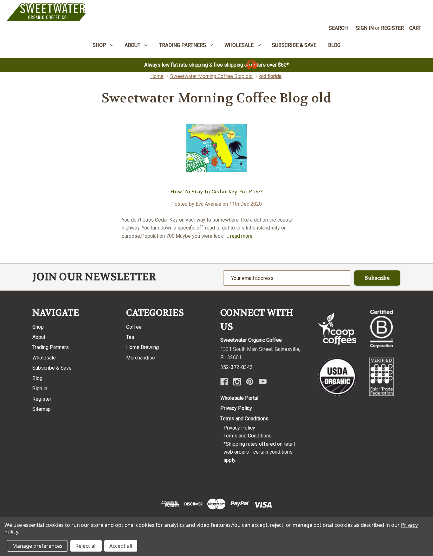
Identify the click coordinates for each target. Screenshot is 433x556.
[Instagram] (237, 381)
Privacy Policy (236, 408)
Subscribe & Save (52, 368)
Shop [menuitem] (99, 45)
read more (241, 236)
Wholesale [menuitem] (239, 45)
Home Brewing (142, 347)
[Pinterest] (250, 381)
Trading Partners (50, 347)
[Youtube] (263, 381)
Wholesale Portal (239, 398)
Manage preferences (37, 545)
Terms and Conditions (244, 419)
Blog (37, 378)
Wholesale (44, 358)
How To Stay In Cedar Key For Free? (216, 191)
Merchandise (140, 358)
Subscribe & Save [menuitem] (294, 45)
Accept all (120, 545)
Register (392, 28)
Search (338, 28)
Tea (130, 337)
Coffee (134, 327)
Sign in (365, 28)
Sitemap (41, 409)
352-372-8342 (236, 367)
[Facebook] (224, 381)
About (38, 337)
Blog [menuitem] (334, 45)
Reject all (86, 545)
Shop (38, 327)
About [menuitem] (132, 45)
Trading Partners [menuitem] (182, 45)
